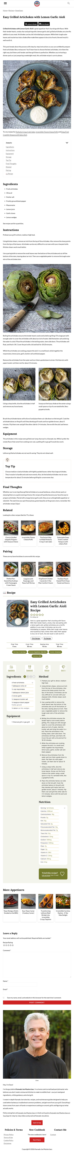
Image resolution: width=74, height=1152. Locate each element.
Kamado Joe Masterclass (26, 1113)
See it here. (37, 1140)
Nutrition (63, 670)
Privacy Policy (9, 1135)
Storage (8, 157)
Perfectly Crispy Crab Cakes (25, 132)
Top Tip (8, 160)
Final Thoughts (11, 164)
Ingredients (10, 147)
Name (5, 981)
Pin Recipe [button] (47, 638)
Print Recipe (45, 24)
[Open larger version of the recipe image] (18, 613)
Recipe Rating (8, 942)
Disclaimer (7, 1143)
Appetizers (19, 11)
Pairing (8, 170)
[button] (31, 614)
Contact (53, 1135)
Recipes (11, 11)
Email (5, 989)
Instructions (10, 150)
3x (31, 676)
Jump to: (9, 143)
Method (46, 670)
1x (24, 676)
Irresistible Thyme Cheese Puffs (47, 132)
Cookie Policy (8, 1140)
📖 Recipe (9, 174)
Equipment (10, 154)
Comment (7, 950)
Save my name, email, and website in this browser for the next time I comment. (34, 998)
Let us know (46, 875)
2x (28, 676)
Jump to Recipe (32, 24)
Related (8, 167)
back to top (37, 1123)
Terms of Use (8, 1137)
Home (5, 11)
